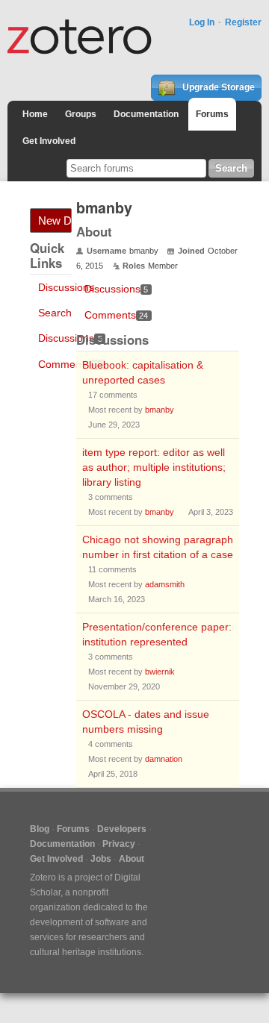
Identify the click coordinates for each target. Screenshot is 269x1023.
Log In (201, 22)
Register (243, 22)
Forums (212, 114)
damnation (163, 758)
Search (55, 313)
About (131, 859)
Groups (80, 114)
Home (35, 114)
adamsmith (165, 584)
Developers (121, 829)
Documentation (146, 114)
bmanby (159, 409)
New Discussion (55, 220)
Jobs (100, 859)
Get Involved (48, 141)
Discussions (66, 287)
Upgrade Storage (217, 87)
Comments (70, 364)
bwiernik (160, 671)
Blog (39, 829)
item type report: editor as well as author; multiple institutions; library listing (154, 467)
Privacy (118, 844)
